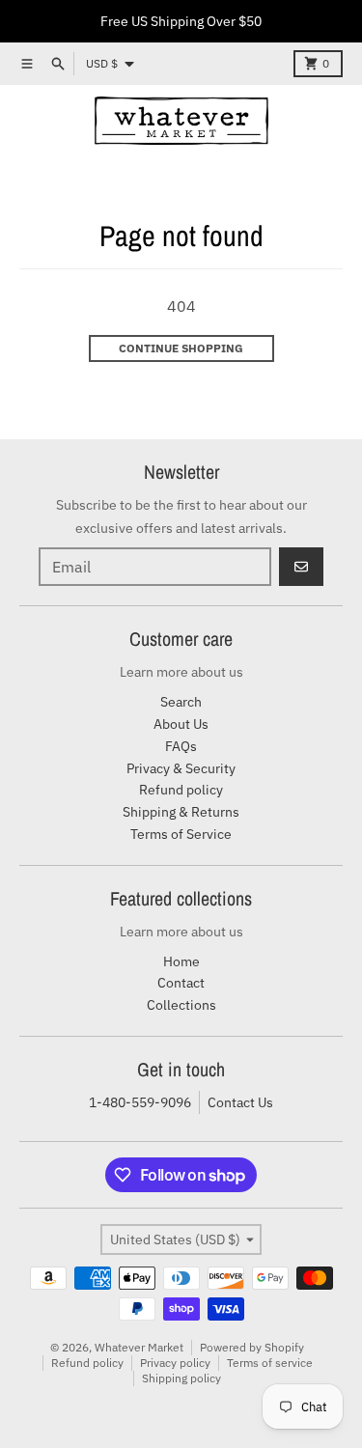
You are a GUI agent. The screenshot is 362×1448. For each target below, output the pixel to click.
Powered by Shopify (252, 1347)
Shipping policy (181, 1378)
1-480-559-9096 (140, 1102)
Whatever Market (139, 1347)
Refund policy (87, 1362)
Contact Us (240, 1102)
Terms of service (270, 1362)
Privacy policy (175, 1362)
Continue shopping (181, 348)
